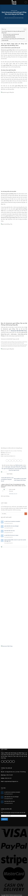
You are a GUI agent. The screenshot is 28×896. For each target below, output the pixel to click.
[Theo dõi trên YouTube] (13, 761)
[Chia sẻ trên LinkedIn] (21, 460)
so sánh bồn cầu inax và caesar (11, 535)
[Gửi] (25, 513)
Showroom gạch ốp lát (14, 470)
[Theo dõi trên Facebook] (2, 761)
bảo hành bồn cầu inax (9, 530)
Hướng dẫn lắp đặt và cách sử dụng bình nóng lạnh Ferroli (7, 479)
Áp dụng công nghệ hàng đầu (9, 35)
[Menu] (2, 2)
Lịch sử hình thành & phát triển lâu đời (11, 34)
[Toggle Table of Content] (24, 29)
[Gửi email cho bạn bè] (15, 460)
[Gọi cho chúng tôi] (8, 761)
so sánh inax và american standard (12, 521)
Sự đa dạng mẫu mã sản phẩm (9, 37)
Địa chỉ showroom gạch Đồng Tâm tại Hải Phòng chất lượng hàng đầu (13, 39)
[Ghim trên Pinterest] (18, 460)
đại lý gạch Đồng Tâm (16, 466)
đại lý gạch (8, 466)
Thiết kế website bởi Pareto (16, 895)
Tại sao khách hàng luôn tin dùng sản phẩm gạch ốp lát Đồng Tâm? (13, 32)
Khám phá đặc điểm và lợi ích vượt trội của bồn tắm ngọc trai (15, 540)
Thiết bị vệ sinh (14, 10)
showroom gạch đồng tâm (20, 468)
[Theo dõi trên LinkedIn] (10, 761)
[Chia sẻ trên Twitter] (12, 460)
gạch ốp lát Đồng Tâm (9, 468)
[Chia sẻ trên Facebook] (10, 460)
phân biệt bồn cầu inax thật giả (11, 526)
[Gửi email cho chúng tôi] (5, 761)
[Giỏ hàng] (26, 2)
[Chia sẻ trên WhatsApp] (7, 460)
